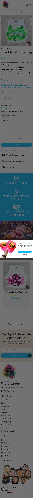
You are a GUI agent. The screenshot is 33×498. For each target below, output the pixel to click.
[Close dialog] (32, 241)
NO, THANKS (25, 254)
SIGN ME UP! (24, 251)
